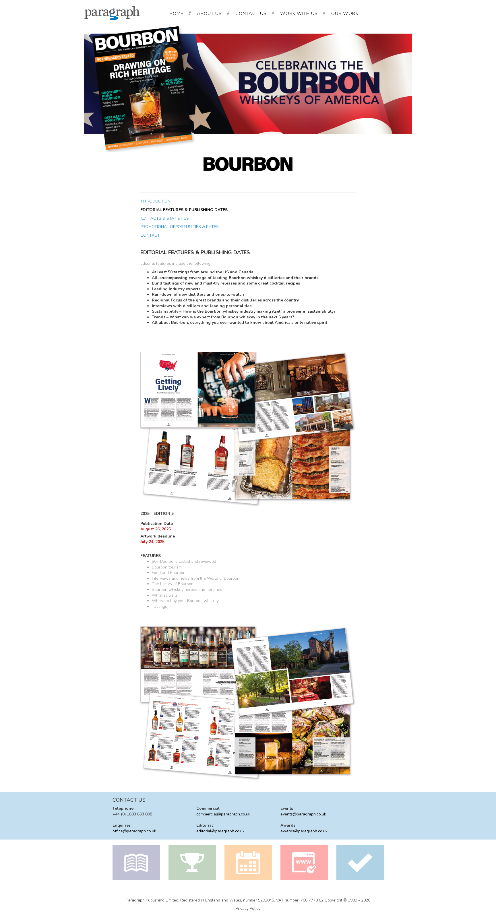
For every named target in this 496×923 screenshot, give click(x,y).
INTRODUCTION (155, 201)
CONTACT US (251, 13)
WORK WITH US (299, 13)
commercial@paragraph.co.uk (223, 814)
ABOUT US (209, 13)
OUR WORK (344, 13)
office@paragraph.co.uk (134, 831)
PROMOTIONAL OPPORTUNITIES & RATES (179, 226)
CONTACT (150, 235)
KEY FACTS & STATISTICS (164, 218)
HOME (176, 13)
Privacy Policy (248, 908)
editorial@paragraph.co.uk (220, 831)
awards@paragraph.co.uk (304, 831)
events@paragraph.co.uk (303, 814)
